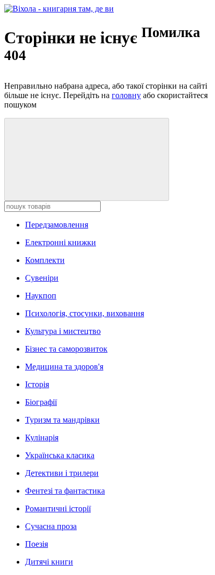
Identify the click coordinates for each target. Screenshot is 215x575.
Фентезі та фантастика (65, 490)
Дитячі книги (49, 561)
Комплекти (45, 260)
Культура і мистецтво (63, 331)
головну (126, 95)
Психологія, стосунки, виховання (84, 313)
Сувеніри (41, 277)
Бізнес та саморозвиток (66, 348)
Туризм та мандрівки (62, 419)
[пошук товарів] (86, 159)
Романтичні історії (58, 508)
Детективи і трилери (62, 473)
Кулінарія (41, 437)
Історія (37, 384)
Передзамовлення (56, 224)
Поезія (36, 544)
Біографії (41, 402)
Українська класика (59, 455)
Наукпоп (40, 295)
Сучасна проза (51, 526)
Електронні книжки (60, 242)
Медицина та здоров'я (64, 366)
